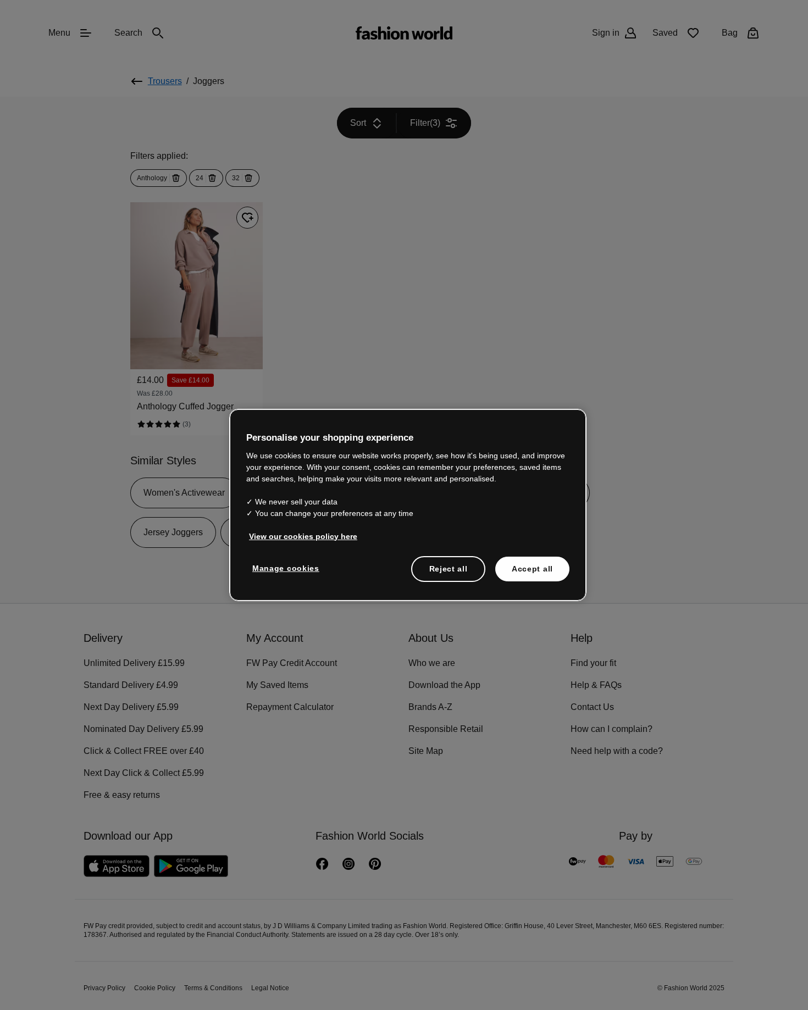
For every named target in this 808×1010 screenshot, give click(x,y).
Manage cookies (283, 567)
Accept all (532, 567)
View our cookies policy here (297, 535)
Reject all (448, 567)
